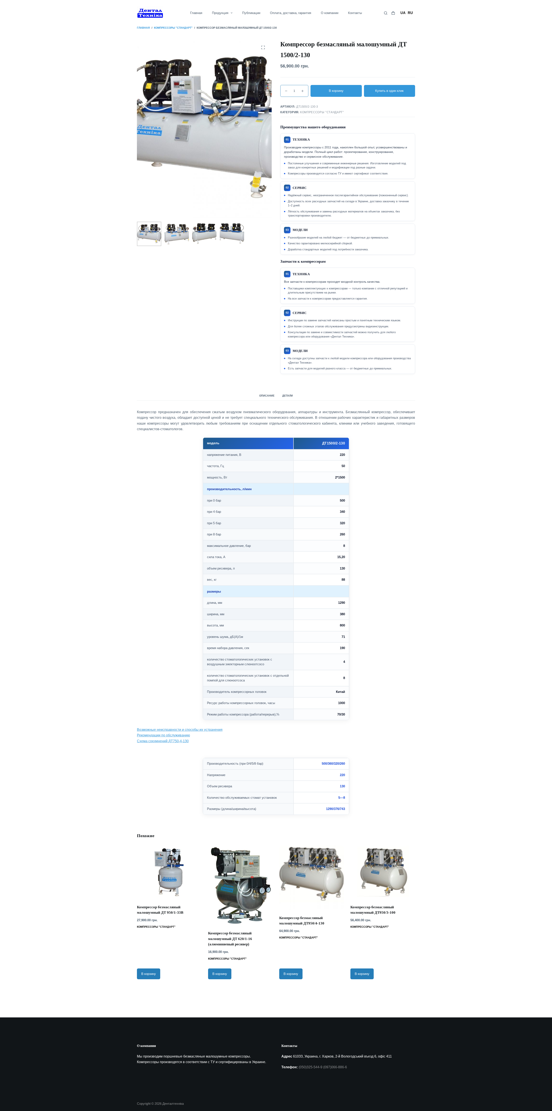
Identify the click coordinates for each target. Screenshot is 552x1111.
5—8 (341, 797)
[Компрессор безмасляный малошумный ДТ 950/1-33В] (169, 872)
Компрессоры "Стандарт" (322, 112)
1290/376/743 (335, 809)
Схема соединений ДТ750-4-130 (163, 741)
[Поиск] (385, 13)
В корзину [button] (148, 974)
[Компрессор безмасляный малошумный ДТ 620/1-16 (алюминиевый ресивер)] (240, 885)
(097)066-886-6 (335, 1067)
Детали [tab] (287, 395)
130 (342, 786)
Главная (196, 13)
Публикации (251, 13)
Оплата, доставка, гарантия (290, 13)
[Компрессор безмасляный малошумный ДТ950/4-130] (311, 877)
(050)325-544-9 (310, 1067)
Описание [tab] (266, 395)
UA (403, 13)
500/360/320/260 (333, 763)
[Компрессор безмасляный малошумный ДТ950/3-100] (382, 872)
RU (410, 13)
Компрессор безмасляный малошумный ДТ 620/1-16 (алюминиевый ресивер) (230, 938)
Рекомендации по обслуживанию (163, 735)
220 (342, 775)
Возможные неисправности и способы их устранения (180, 729)
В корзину (336, 91)
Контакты (355, 13)
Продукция (220, 13)
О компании (329, 13)
